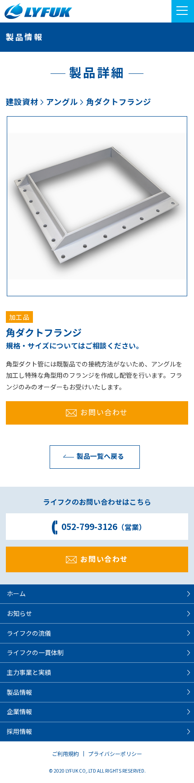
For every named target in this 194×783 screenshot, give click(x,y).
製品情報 (19, 692)
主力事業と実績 (29, 672)
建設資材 (22, 101)
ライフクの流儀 (29, 633)
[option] (97, 206)
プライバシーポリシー (115, 753)
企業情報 (19, 711)
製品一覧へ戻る (100, 456)
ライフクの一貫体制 (35, 652)
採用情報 (19, 731)
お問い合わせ (104, 412)
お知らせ (19, 613)
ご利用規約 (65, 753)
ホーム (16, 593)
